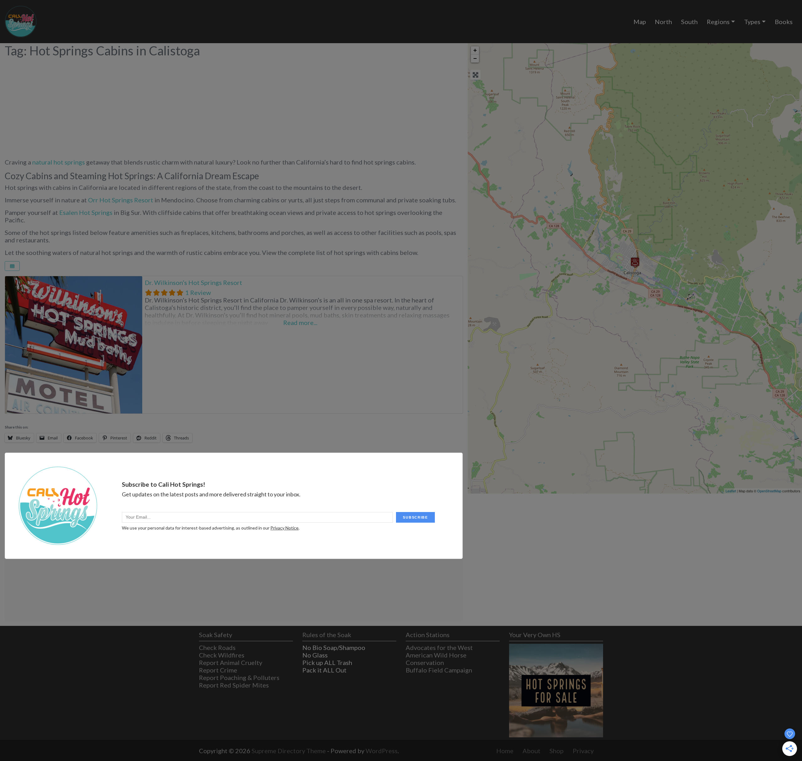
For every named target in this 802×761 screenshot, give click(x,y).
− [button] (475, 58)
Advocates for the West (439, 647)
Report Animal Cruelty (230, 662)
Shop (556, 750)
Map (639, 21)
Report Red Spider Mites (234, 685)
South (689, 21)
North (663, 21)
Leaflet (731, 490)
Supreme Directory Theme (289, 750)
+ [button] (475, 50)
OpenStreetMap (769, 490)
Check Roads (217, 647)
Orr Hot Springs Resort (120, 200)
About (531, 750)
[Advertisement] (234, 104)
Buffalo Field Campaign (439, 670)
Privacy (583, 750)
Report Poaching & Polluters (239, 677)
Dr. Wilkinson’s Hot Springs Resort (193, 282)
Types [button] (752, 21)
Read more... (300, 322)
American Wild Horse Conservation (436, 658)
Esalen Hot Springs (85, 212)
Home (504, 750)
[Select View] (12, 266)
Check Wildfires (221, 655)
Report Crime (218, 670)
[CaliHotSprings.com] (20, 20)
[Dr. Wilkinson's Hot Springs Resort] (635, 262)
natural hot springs (58, 162)
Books (784, 21)
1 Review (198, 292)
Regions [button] (718, 21)
